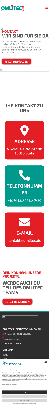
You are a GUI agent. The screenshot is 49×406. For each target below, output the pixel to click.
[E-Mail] (24, 222)
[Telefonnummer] (24, 175)
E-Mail (24, 233)
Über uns (7, 358)
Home (5, 355)
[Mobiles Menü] (46, 8)
